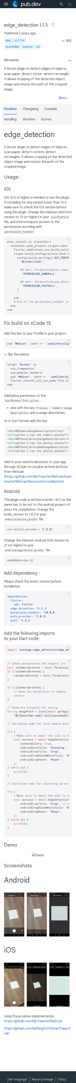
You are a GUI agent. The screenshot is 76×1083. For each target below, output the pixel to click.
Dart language (17, 1079)
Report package (42, 1079)
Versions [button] (29, 119)
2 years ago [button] (27, 33)
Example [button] (51, 109)
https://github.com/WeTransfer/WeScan (33, 1021)
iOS (38, 46)
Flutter (19, 40)
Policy (62, 1079)
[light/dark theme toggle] (69, 4)
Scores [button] (46, 119)
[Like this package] (63, 40)
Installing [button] (10, 119)
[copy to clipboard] (69, 239)
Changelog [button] (31, 109)
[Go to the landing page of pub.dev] (26, 4)
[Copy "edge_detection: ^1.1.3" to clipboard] (53, 25)
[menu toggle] (6, 4)
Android (27, 46)
